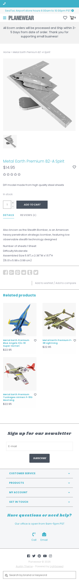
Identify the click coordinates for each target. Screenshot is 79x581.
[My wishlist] (65, 17)
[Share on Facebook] (5, 272)
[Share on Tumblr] (29, 272)
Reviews (28, 215)
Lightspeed (56, 566)
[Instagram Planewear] (50, 556)
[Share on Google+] (11, 272)
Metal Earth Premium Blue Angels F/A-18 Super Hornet (16, 343)
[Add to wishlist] (74, 167)
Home (6, 52)
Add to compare (66, 283)
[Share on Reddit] (23, 272)
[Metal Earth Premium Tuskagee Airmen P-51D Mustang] (19, 374)
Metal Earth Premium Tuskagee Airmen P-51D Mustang (17, 397)
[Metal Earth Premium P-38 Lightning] (59, 319)
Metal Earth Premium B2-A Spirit (31, 52)
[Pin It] (17, 272)
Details (8, 215)
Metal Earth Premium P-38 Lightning (57, 342)
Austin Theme (24, 566)
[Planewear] (21, 18)
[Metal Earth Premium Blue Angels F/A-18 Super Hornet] (19, 319)
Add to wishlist (44, 283)
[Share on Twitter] (35, 272)
